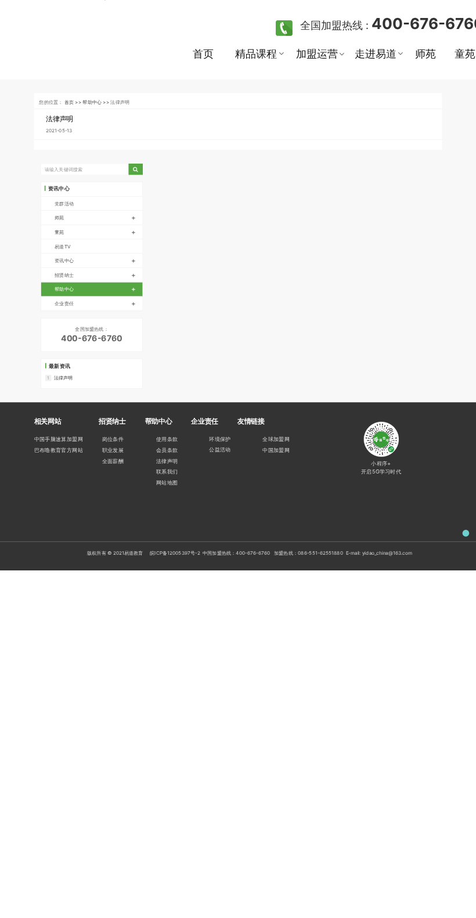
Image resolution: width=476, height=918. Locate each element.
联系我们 (167, 471)
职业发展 (113, 450)
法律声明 (59, 119)
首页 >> (73, 101)
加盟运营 (316, 54)
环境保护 (219, 439)
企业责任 (95, 303)
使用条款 (167, 439)
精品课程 (255, 54)
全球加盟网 (276, 439)
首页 (203, 54)
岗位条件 (113, 439)
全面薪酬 (113, 460)
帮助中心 (95, 289)
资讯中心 (95, 260)
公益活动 (219, 449)
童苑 (95, 232)
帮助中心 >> (96, 101)
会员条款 (167, 450)
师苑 (425, 54)
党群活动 (64, 204)
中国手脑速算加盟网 (58, 439)
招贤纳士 (95, 275)
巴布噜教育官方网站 (58, 450)
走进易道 (375, 54)
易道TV (62, 246)
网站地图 (167, 482)
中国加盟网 (276, 450)
